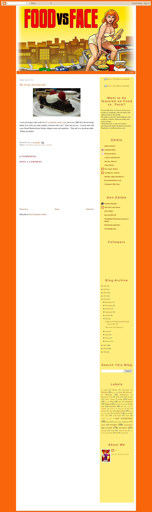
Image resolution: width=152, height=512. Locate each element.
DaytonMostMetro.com (112, 180)
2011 (105, 345)
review (109, 427)
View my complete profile (120, 454)
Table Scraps (128, 397)
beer (119, 401)
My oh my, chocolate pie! (33, 84)
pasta (108, 422)
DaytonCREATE (110, 215)
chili (122, 406)
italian (118, 413)
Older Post (90, 209)
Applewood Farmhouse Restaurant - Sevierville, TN (117, 322)
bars (106, 401)
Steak (117, 397)
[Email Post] (42, 142)
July (106, 318)
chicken (112, 406)
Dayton (104, 392)
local (127, 413)
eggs (111, 411)
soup (112, 430)
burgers (108, 403)
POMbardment (124, 395)
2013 (105, 296)
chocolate (29, 145)
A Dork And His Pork (112, 157)
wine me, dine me (110, 161)
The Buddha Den (110, 229)
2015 (105, 289)
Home (131, 72)
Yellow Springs (110, 399)
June (106, 331)
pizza (126, 421)
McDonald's (128, 392)
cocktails (103, 409)
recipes (49, 145)
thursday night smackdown (114, 176)
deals (128, 409)
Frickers (114, 392)
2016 (105, 286)
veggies (123, 433)
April (107, 334)
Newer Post (24, 209)
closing (128, 406)
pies (43, 145)
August (107, 315)
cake (116, 404)
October (108, 308)
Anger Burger (109, 165)
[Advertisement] (117, 482)
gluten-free (120, 410)
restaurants (128, 424)
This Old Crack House (112, 207)
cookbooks (112, 408)
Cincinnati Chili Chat (112, 184)
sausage (103, 430)
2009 (105, 352)
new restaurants (123, 418)
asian (120, 399)
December (108, 302)
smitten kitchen (109, 146)
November (109, 305)
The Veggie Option (111, 169)
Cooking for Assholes (111, 173)
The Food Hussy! (110, 153)
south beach (123, 430)
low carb (104, 415)
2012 (105, 299)
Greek (120, 392)
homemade (110, 413)
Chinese (114, 390)
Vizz (115, 450)
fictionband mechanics (112, 225)
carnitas (123, 404)
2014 (105, 292)
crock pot (121, 409)
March (107, 338)
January (108, 341)
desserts (38, 145)
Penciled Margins (110, 203)
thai (116, 433)
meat (127, 415)
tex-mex (110, 433)
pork (103, 424)
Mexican (108, 394)
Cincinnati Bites (110, 150)
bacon (130, 399)
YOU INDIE (108, 211)
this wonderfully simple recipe (55, 122)
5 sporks (104, 390)
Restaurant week (107, 397)
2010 (105, 348)
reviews (123, 427)
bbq (111, 401)
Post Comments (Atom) (37, 214)
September (109, 312)
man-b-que (117, 415)
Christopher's (126, 390)
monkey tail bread (106, 418)
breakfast (128, 401)
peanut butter (118, 422)
